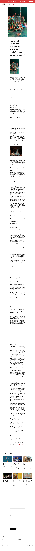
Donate (19, 535)
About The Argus (4, 535)
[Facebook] (31, 545)
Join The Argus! (4, 536)
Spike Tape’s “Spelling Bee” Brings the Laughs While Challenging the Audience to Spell (17, 466)
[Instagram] (27, 545)
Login (2, 539)
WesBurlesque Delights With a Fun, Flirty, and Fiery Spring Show (27, 465)
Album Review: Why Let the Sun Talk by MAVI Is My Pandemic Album (17, 482)
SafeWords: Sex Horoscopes (6, 464)
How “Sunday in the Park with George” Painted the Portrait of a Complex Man (7, 482)
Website (11, 520)
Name (11, 510)
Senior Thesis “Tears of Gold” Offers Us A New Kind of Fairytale (27, 481)
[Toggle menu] (31, 4)
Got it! (31, 1)
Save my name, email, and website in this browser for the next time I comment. (18, 525)
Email (11, 515)
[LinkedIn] (32, 545)
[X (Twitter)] (29, 545)
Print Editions (20, 539)
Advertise (19, 536)
